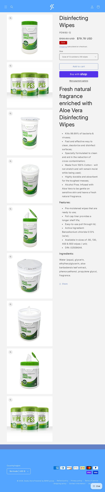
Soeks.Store (29, 481)
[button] (6, 7)
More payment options (78, 81)
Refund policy (62, 481)
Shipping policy (60, 484)
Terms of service (91, 481)
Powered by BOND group (44, 481)
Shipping (63, 47)
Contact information (77, 484)
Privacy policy (76, 481)
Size (61, 51)
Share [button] (65, 284)
